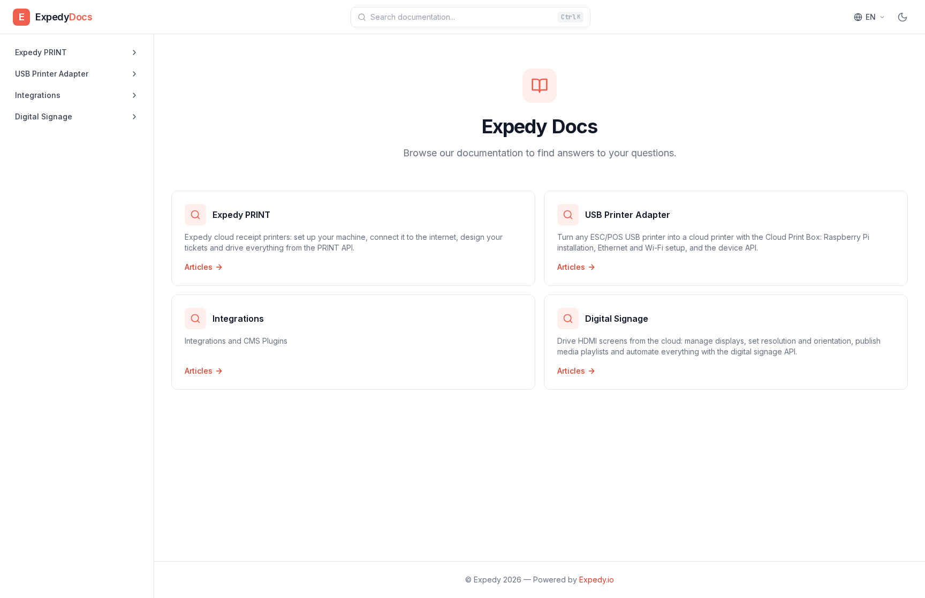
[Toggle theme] (902, 17)
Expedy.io (596, 579)
